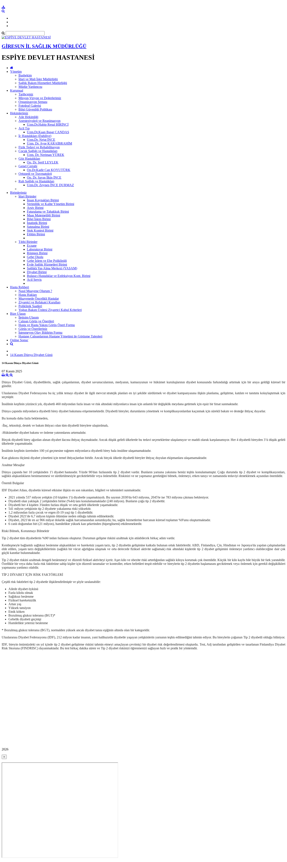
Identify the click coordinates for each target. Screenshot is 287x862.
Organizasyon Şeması (32, 102)
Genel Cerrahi (27, 166)
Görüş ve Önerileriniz (32, 329)
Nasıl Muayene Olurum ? (35, 291)
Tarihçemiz (25, 94)
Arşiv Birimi (35, 208)
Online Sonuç (19, 340)
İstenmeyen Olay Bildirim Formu (40, 332)
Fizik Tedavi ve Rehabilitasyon (39, 147)
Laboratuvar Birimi (39, 249)
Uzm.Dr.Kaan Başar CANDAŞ (48, 132)
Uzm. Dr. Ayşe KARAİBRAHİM (49, 143)
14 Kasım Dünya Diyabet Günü (31, 355)
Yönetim (16, 71)
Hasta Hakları (27, 295)
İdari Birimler (27, 196)
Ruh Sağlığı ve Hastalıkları (36, 181)
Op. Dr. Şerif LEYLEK (42, 162)
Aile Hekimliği (28, 117)
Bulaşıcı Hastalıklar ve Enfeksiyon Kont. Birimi (58, 276)
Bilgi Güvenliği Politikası (35, 109)
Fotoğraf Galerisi (29, 105)
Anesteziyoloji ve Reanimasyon (39, 121)
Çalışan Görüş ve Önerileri (36, 321)
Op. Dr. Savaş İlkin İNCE (44, 177)
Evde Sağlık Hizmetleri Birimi (47, 264)
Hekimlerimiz (19, 113)
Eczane (32, 245)
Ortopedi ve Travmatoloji (35, 173)
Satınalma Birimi (38, 226)
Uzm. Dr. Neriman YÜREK (45, 155)
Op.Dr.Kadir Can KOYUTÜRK (48, 170)
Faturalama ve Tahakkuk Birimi (48, 211)
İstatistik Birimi (37, 223)
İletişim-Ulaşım (28, 317)
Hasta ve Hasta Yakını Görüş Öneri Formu (46, 325)
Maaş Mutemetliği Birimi (43, 215)
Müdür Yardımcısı (30, 86)
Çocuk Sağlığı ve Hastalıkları (37, 151)
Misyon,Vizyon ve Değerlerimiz (39, 98)
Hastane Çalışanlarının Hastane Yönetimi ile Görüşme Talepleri (60, 336)
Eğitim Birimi (36, 234)
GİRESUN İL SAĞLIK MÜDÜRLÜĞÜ (44, 46)
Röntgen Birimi (37, 253)
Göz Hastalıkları (29, 158)
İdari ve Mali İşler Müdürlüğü (38, 79)
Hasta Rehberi (19, 287)
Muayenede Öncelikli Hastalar (38, 298)
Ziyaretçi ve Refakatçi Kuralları (39, 302)
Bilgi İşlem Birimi (39, 219)
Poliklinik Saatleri (30, 306)
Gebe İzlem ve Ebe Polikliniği (47, 260)
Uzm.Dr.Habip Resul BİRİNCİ (47, 124)
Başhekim (25, 75)
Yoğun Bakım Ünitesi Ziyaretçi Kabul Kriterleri (50, 310)
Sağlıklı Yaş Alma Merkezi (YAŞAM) (52, 268)
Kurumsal (16, 90)
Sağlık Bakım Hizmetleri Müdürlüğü (42, 83)
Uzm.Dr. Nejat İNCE (41, 139)
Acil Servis (34, 279)
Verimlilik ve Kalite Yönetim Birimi (50, 204)
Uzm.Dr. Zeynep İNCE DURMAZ (50, 185)
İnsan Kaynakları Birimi (43, 200)
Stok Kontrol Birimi (40, 230)
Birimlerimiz (18, 192)
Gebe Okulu (35, 257)
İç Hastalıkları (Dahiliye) (34, 136)
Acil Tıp (24, 128)
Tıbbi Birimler (27, 242)
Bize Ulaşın (18, 313)
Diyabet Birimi (37, 272)
